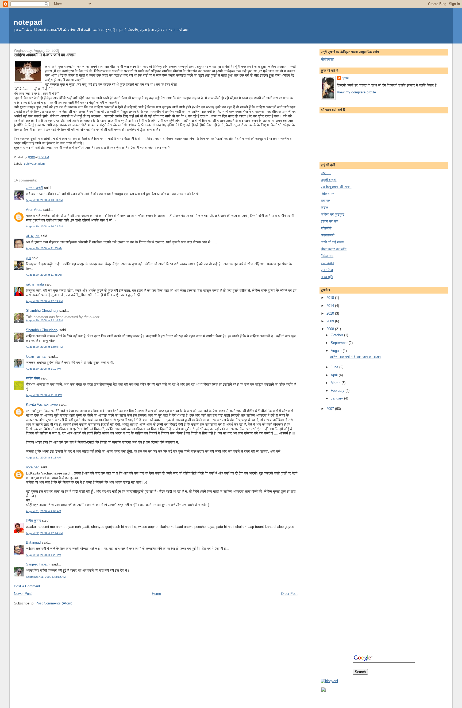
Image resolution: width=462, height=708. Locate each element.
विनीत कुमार (33, 521)
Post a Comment (27, 586)
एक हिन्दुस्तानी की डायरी (336, 187)
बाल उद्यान (327, 263)
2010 (330, 313)
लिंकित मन (327, 194)
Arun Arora (34, 210)
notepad (28, 22)
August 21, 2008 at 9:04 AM (43, 511)
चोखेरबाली (328, 59)
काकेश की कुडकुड (332, 214)
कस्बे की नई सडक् (332, 242)
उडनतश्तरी (327, 235)
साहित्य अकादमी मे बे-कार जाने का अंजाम (355, 357)
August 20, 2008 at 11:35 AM (44, 248)
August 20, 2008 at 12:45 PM (44, 346)
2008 (330, 329)
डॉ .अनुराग (33, 236)
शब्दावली (326, 201)
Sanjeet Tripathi (38, 564)
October (337, 335)
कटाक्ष (324, 207)
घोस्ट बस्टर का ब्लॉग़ (333, 249)
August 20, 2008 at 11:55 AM (44, 274)
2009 (330, 321)
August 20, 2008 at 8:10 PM (43, 368)
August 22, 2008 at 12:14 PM (44, 533)
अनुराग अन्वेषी (34, 188)
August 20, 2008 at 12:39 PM (44, 301)
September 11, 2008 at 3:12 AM (46, 576)
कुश (28, 258)
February (338, 391)
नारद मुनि (327, 277)
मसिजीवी (326, 228)
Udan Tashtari (36, 356)
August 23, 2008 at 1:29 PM (43, 554)
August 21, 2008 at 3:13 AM (43, 457)
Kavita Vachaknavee (42, 404)
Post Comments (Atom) (54, 603)
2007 (330, 409)
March (336, 383)
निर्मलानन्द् (327, 256)
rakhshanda (35, 284)
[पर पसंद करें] (337, 694)
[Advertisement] (342, 497)
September (340, 343)
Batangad (33, 542)
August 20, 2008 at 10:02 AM (44, 226)
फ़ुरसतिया (327, 270)
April (335, 375)
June (335, 367)
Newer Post (23, 594)
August (337, 351)
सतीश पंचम (33, 378)
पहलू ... (326, 173)
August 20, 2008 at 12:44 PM (44, 320)
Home (156, 594)
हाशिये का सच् (329, 221)
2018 (330, 298)
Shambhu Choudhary (42, 310)
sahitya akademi (34, 163)
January (337, 398)
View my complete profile (356, 92)
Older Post (289, 594)
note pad (32, 467)
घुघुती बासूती (328, 180)
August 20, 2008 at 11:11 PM (44, 395)
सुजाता (345, 77)
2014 (330, 306)
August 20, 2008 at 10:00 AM (44, 200)
